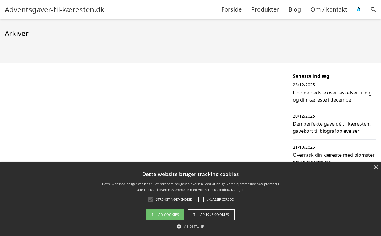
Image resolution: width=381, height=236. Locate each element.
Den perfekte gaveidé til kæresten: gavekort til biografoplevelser (332, 127)
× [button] (376, 167)
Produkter (265, 9)
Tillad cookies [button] (165, 214)
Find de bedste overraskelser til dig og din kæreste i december (332, 96)
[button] (190, 226)
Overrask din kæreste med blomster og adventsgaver (334, 158)
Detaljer (237, 189)
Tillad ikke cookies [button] (211, 214)
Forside (231, 9)
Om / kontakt (328, 9)
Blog (294, 9)
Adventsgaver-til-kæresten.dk (54, 9)
